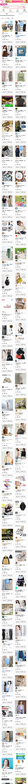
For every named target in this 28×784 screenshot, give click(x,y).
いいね (11, 117)
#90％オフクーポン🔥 (20, 438)
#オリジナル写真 (5, 264)
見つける (10, 10)
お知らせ (17, 10)
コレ (5, 117)
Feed (3, 10)
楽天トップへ (24, 4)
